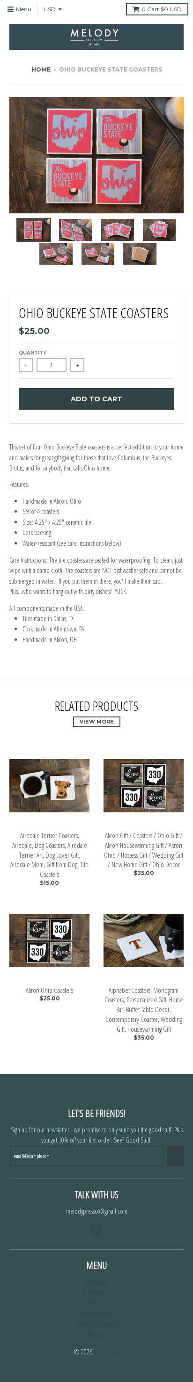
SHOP (93, 1293)
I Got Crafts (107, 1351)
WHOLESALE (96, 1325)
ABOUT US (96, 1314)
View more (97, 721)
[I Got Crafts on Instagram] (96, 1229)
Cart (161, 9)
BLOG (97, 1335)
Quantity (32, 353)
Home (41, 69)
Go (175, 1155)
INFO (93, 1303)
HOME (96, 1282)
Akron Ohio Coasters (49, 990)
